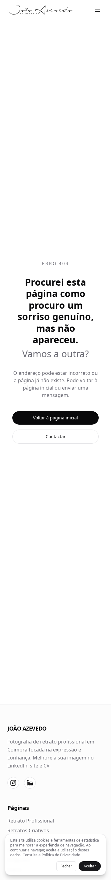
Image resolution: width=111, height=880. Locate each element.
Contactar (56, 436)
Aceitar (90, 866)
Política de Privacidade (61, 855)
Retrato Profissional (30, 820)
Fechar (66, 866)
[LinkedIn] (30, 783)
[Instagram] (13, 783)
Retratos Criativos (28, 830)
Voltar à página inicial (55, 418)
